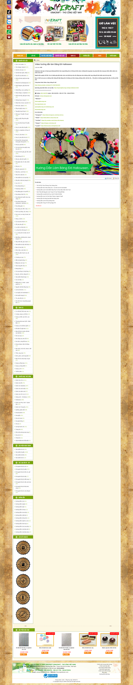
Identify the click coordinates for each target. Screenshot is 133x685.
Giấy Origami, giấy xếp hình (22, 86)
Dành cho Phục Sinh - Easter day (23, 403)
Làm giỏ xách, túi (21, 426)
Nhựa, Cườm (20, 218)
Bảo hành (104, 672)
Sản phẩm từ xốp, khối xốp (23, 244)
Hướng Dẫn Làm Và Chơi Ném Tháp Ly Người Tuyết (50, 196)
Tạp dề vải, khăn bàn (22, 75)
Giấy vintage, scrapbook (23, 92)
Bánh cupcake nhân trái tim (66, 647)
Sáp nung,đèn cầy (21, 265)
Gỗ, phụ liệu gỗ (21, 224)
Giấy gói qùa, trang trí (22, 100)
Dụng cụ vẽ (20, 368)
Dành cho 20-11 (21, 380)
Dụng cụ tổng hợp (21, 363)
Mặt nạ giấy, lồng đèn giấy (22, 119)
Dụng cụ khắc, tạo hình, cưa (22, 317)
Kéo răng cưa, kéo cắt (22, 338)
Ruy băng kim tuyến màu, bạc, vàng (23, 198)
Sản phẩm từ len (21, 457)
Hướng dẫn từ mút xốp (22, 512)
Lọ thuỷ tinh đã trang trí (23, 230)
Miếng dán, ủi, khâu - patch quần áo (22, 283)
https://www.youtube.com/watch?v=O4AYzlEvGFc (47, 85)
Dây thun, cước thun (22, 172)
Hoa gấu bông (20, 421)
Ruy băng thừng (20, 186)
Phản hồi (117, 178)
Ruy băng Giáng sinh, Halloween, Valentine (22, 202)
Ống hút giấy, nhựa (21, 108)
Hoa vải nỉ (19, 435)
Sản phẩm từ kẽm (21, 455)
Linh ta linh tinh (21, 289)
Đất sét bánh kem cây (45, 647)
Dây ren (19, 166)
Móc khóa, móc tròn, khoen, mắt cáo (23, 349)
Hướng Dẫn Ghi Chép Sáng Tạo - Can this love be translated (52, 187)
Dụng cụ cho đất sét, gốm (23, 325)
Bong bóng (19, 268)
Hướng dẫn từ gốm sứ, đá (23, 520)
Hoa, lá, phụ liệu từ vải (23, 137)
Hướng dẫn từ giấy (21, 504)
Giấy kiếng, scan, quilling (23, 90)
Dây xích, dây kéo (21, 174)
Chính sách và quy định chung (104, 664)
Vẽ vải (18, 423)
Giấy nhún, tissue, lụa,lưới (23, 103)
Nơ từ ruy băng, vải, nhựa (23, 211)
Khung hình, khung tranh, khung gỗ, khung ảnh (22, 141)
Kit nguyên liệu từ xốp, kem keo (23, 482)
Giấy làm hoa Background (23, 82)
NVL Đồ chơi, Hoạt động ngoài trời (23, 301)
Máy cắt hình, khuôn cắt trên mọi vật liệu (22, 332)
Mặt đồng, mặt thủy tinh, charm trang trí (23, 238)
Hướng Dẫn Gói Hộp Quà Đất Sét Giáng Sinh (48, 198)
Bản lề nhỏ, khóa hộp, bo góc (23, 359)
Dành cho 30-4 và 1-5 (22, 394)
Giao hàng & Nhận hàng (104, 667)
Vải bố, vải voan (21, 70)
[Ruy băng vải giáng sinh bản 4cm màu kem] (109, 639)
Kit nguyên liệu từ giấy (22, 469)
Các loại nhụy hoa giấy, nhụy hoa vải (23, 148)
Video (38, 60)
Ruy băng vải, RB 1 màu (23, 208)
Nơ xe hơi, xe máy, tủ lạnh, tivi (23, 215)
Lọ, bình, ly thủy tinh (22, 227)
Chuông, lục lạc (21, 257)
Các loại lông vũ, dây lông (23, 271)
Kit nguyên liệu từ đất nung (23, 479)
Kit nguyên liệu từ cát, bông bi (23, 491)
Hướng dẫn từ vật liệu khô (23, 529)
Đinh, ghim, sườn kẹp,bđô (23, 356)
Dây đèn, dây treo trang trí (23, 180)
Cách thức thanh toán (104, 669)
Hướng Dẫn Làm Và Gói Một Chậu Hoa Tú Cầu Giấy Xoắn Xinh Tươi (54, 189)
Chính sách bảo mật (104, 666)
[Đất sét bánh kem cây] (45, 639)
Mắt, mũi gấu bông (21, 260)
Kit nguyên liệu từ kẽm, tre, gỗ (23, 472)
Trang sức (19, 429)
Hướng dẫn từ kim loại (22, 523)
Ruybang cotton (21, 188)
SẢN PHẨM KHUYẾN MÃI (23, 440)
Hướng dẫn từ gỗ (21, 506)
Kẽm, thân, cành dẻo (22, 250)
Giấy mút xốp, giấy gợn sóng (23, 96)
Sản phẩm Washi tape (22, 277)
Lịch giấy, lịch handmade (22, 292)
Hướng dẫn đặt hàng (104, 674)
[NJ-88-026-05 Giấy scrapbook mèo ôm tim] (24, 639)
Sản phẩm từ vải (21, 449)
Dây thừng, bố (20, 156)
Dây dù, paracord (21, 169)
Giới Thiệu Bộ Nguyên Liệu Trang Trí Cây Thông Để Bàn (51, 192)
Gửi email (109, 178)
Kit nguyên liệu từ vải (22, 466)
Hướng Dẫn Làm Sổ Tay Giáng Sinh (45, 200)
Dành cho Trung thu (22, 407)
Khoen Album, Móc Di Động (22, 345)
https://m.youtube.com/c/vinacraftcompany (53, 120)
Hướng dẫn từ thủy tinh (22, 518)
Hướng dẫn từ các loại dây (23, 526)
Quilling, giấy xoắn (21, 409)
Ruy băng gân (20, 206)
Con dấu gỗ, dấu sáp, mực (23, 311)
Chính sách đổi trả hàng (104, 671)
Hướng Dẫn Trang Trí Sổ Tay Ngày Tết (46, 202)
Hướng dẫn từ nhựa (22, 509)
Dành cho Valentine (22, 385)
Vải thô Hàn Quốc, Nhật (22, 72)
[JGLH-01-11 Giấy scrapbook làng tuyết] (88, 639)
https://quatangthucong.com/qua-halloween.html (66, 87)
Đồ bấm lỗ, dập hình (22, 328)
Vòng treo (19, 437)
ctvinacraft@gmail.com (46, 96)
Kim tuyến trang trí (21, 295)
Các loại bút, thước (21, 221)
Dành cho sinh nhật (22, 388)
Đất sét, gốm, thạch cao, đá (22, 253)
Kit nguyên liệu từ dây (22, 476)
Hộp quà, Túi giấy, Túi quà (22, 114)
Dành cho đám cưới (22, 391)
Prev (12, 644)
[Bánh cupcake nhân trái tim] (66, 639)
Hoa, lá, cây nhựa (21, 134)
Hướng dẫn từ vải (21, 501)
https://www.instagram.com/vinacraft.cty (53, 115)
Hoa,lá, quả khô (21, 144)
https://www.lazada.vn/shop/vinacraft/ (50, 125)
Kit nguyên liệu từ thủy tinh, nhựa (22, 487)
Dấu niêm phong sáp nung (23, 432)
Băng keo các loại (21, 263)
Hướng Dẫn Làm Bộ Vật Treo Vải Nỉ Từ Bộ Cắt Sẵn (49, 194)
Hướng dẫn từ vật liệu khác (23, 532)
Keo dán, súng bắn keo (22, 341)
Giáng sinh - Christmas (23, 397)
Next (121, 644)
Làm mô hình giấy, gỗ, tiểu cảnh (23, 152)
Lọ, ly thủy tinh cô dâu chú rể (23, 233)
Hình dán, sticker (21, 105)
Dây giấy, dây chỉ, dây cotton (23, 162)
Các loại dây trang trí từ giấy (22, 123)
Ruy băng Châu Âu (22, 194)
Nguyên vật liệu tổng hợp (23, 287)
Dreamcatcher (20, 412)
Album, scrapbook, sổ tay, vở (23, 131)
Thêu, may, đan (20, 353)
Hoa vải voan (20, 418)
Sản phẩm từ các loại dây (23, 177)
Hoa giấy (19, 415)
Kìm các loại (20, 335)
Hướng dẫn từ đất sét (22, 515)
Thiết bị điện (20, 371)
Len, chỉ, (19, 183)
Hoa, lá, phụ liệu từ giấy (23, 127)
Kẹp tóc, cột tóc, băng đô (23, 274)
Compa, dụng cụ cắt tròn (23, 314)
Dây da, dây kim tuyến (22, 159)
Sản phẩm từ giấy (22, 452)
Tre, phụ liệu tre (21, 298)
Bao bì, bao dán (21, 247)
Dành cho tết (20, 383)
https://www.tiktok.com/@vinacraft (49, 117)
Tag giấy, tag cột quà (22, 111)
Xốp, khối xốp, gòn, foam (23, 241)
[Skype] (9, 17)
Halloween (20, 399)
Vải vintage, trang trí (22, 67)
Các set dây (20, 279)
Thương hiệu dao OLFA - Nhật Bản (23, 322)
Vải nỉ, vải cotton (21, 64)
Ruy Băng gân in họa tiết (23, 191)
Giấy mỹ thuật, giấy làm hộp (22, 79)
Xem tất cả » (38, 205)
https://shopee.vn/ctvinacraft (48, 123)
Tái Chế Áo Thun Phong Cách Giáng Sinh (47, 185)
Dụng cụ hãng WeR (21, 366)
